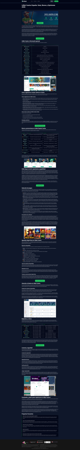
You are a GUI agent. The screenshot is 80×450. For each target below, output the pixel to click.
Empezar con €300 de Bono (40, 280)
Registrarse (56, 1)
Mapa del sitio (41, 440)
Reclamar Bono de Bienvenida (40, 125)
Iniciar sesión (52, 1)
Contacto (38, 440)
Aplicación (39, 1)
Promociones (35, 1)
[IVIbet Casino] (24, 1)
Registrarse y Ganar (40, 185)
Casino (32, 1)
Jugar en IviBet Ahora (40, 38)
